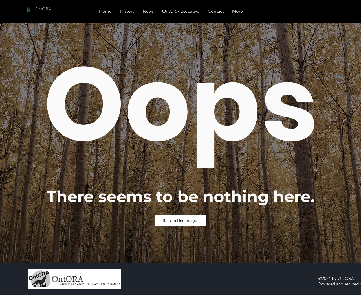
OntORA (43, 9)
